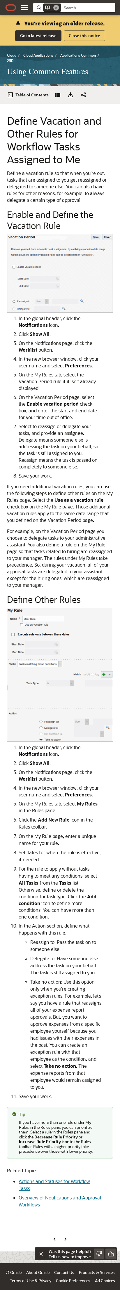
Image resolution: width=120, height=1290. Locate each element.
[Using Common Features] (57, 95)
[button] (24, 7)
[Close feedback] (41, 1254)
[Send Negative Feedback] (99, 1254)
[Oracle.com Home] (11, 7)
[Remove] (56, 7)
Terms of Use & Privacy (30, 1280)
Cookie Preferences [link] (73, 1280)
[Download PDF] (70, 95)
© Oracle (14, 1272)
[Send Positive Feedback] (110, 1254)
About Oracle (38, 1272)
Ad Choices (105, 1280)
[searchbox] (88, 8)
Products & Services (97, 1272)
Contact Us (64, 1272)
